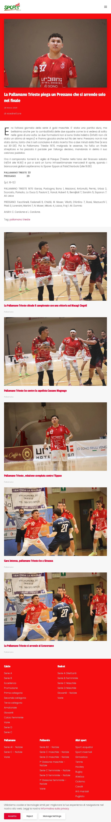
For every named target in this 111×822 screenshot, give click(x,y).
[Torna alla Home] (12, 6)
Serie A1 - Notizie (13, 747)
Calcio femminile (13, 717)
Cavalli (79, 786)
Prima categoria (13, 693)
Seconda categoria (15, 698)
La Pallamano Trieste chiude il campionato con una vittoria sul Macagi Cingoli (45, 305)
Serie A (8, 673)
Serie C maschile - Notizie (54, 752)
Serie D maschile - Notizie (54, 757)
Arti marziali (82, 791)
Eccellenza (10, 683)
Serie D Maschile (67, 688)
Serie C (8, 732)
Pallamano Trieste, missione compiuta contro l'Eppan (33, 475)
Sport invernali (83, 752)
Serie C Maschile (67, 683)
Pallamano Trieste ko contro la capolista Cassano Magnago (35, 390)
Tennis (79, 762)
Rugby (78, 771)
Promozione (11, 688)
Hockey (79, 766)
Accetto (12, 816)
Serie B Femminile (68, 678)
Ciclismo (80, 781)
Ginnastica (81, 757)
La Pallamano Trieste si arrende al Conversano (29, 646)
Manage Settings (52, 816)
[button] (105, 6)
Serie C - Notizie (13, 752)
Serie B (8, 678)
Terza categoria (13, 702)
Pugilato (79, 796)
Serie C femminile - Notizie (55, 770)
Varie (7, 722)
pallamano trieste (19, 219)
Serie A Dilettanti (67, 673)
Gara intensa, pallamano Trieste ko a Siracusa (28, 561)
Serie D (8, 727)
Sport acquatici (84, 747)
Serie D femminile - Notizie (55, 775)
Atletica (79, 776)
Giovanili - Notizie (67, 693)
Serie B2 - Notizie (49, 747)
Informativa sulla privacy (55, 808)
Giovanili (8, 712)
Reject (30, 816)
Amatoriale (10, 707)
